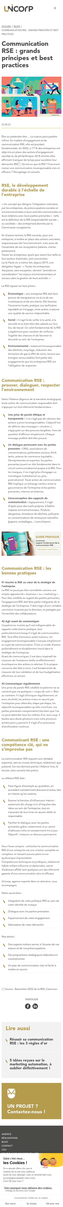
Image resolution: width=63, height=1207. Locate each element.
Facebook (28, 1006)
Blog (17, 26)
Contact (7, 1145)
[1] (3, 989)
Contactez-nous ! (26, 1108)
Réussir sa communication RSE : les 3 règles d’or (31, 1041)
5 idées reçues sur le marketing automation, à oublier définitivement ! (31, 1064)
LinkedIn (35, 1006)
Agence (6, 1134)
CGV (4, 1149)
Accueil (6, 26)
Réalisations (10, 1138)
